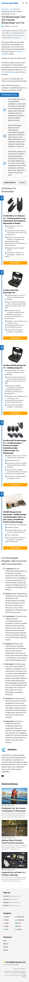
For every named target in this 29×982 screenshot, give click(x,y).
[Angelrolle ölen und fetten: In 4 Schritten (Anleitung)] (14, 867)
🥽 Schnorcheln (19, 917)
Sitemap (5, 950)
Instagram (6, 902)
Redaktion (12, 749)
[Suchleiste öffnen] (23, 3)
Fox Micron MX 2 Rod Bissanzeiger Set (10, 291)
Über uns (5, 944)
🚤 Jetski (6, 923)
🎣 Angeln (12, 9)
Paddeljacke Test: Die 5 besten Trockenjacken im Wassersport (14, 809)
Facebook (6, 905)
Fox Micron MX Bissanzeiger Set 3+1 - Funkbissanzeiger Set (14, 366)
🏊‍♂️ (16, 920)
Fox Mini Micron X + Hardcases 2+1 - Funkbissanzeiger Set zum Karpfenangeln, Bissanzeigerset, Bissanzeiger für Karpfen (14, 219)
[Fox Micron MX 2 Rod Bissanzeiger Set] (15, 280)
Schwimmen (20, 920)
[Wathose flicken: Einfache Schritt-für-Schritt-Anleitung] (14, 835)
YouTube (5, 899)
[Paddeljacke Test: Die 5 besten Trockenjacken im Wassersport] (14, 803)
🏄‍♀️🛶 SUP (18, 923)
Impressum (16, 968)
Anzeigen (22, 182)
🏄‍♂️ (16, 926)
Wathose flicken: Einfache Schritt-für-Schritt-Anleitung (12, 841)
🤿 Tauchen (18, 929)
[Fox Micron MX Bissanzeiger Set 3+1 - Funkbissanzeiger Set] (15, 355)
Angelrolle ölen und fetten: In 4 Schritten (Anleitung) (14, 873)
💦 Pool (5, 929)
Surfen (19, 926)
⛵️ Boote (5, 920)
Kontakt (5, 947)
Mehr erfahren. (17, 37)
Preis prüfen (16, 263)
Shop (4, 940)
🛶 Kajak (5, 926)
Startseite (5, 9)
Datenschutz (22, 968)
